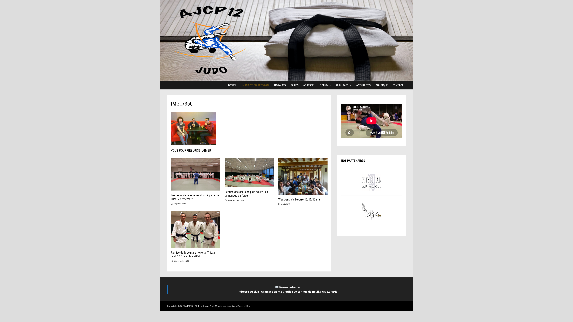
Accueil (232, 85)
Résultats (342, 85)
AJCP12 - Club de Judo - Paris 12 (201, 306)
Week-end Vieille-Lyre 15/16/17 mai (299, 199)
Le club (323, 85)
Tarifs (295, 85)
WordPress (237, 306)
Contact (397, 85)
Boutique (381, 85)
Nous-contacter (290, 287)
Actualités (363, 85)
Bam (248, 306)
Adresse (308, 85)
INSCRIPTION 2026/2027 (255, 85)
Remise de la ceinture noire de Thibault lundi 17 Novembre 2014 (193, 254)
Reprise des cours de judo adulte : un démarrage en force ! (246, 193)
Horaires (280, 85)
